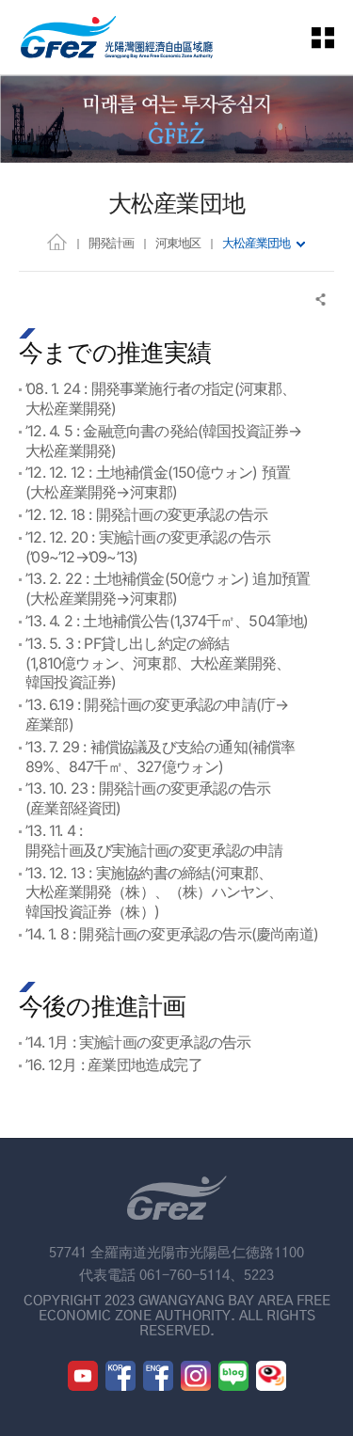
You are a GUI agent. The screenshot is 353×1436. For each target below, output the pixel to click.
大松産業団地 (256, 242)
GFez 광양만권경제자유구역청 (117, 37)
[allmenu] (334, 37)
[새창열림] (83, 1376)
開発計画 (111, 242)
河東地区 (178, 242)
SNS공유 (321, 299)
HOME (57, 241)
